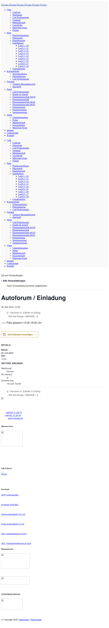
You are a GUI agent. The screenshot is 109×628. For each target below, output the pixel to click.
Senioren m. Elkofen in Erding (24, 312)
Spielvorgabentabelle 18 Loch (13, 514)
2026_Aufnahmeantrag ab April (14, 534)
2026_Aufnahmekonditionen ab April (16, 543)
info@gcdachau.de (15, 418)
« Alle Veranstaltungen (13, 280)
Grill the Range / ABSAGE (22, 316)
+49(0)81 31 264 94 (13, 415)
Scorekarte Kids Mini (9, 505)
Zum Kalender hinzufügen (20, 334)
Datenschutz (36, 619)
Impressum (24, 619)
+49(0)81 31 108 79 (13, 413)
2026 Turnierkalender (10, 495)
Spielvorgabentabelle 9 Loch (12, 524)
